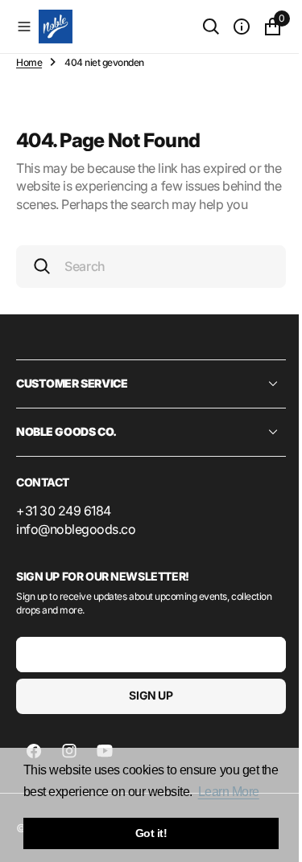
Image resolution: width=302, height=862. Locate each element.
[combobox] (145, 284)
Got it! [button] (151, 833)
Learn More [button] (228, 791)
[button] (24, 26)
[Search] (199, 26)
